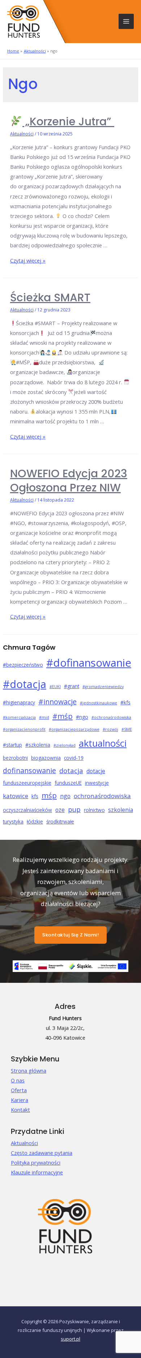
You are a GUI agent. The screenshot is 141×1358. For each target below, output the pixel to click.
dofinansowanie (29, 770)
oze (60, 810)
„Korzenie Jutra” (68, 121)
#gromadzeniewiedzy (103, 686)
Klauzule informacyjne (37, 1172)
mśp (49, 795)
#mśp (62, 716)
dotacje (95, 771)
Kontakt (20, 1109)
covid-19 (74, 757)
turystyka (13, 821)
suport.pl (70, 1339)
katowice (15, 796)
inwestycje (97, 782)
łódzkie (35, 821)
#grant (71, 686)
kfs (34, 796)
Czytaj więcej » (28, 260)
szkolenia (120, 810)
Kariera (19, 1099)
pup (74, 809)
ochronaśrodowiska (102, 796)
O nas (18, 1080)
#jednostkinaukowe (98, 702)
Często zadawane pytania (41, 1152)
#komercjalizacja (19, 717)
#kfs (125, 702)
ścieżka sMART (50, 297)
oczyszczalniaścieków (27, 809)
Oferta (19, 1090)
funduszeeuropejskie (27, 782)
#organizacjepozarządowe (74, 729)
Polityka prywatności (35, 1162)
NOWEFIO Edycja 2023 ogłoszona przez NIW (68, 480)
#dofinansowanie (88, 662)
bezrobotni (15, 757)
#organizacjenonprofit (24, 729)
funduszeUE (68, 782)
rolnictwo (94, 809)
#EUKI (55, 686)
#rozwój (110, 729)
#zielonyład (65, 745)
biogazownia (46, 757)
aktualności (103, 743)
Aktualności (22, 134)
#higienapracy (19, 702)
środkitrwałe (60, 821)
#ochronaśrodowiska (111, 717)
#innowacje (57, 702)
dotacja (71, 770)
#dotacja (24, 684)
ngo (65, 796)
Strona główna (28, 1070)
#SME (126, 729)
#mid (44, 717)
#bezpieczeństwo (23, 664)
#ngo (82, 716)
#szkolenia (37, 744)
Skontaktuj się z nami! (70, 935)
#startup (12, 744)
